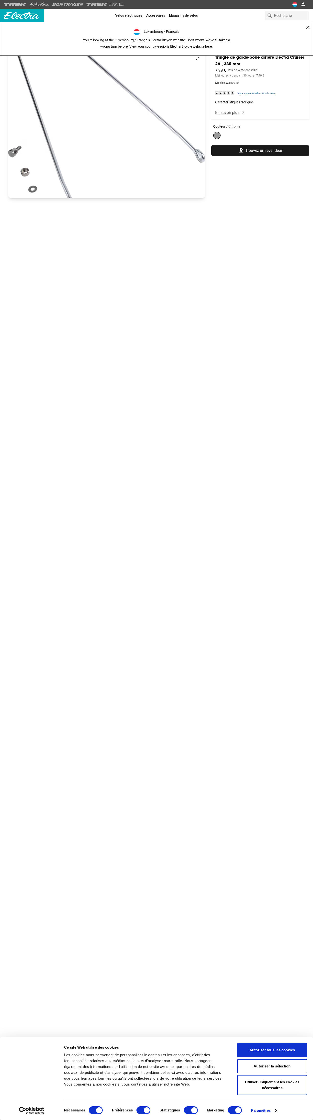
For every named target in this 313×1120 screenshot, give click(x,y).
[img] (225, 92)
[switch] (143, 1110)
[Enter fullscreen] (197, 58)
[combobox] (287, 15)
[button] (106, 124)
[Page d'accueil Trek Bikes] (15, 4)
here (208, 46)
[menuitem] (128, 15)
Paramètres (261, 1110)
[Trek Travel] (105, 4)
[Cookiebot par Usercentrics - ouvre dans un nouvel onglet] (31, 1110)
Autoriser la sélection (272, 1066)
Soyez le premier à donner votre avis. (256, 92)
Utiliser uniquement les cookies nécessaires (272, 1085)
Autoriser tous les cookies (272, 1050)
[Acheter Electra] (39, 4)
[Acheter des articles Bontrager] (67, 4)
